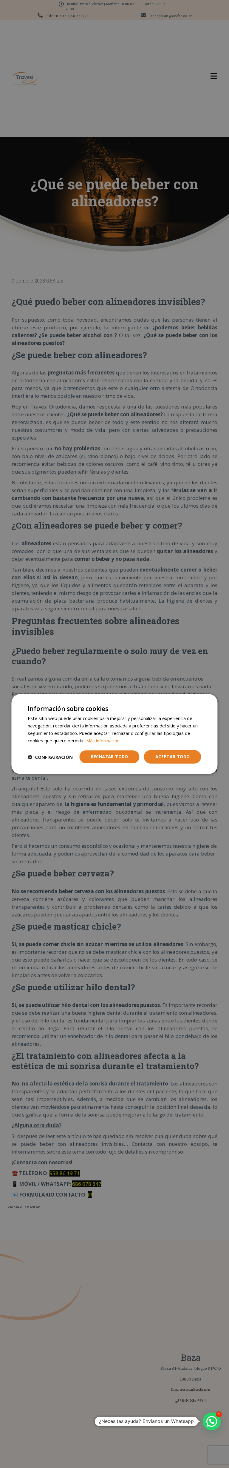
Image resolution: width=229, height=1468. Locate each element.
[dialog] (114, 734)
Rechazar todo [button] (109, 756)
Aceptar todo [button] (172, 756)
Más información (103, 741)
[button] (50, 757)
